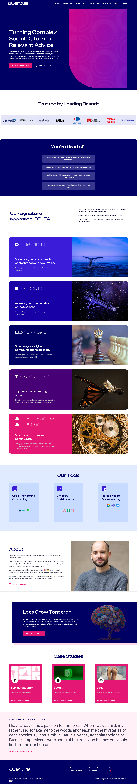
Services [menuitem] (80, 3)
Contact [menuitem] (107, 3)
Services (113, 768)
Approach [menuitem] (68, 3)
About (72, 768)
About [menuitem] (57, 3)
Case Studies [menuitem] (94, 3)
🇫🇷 (110, 771)
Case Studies (76, 771)
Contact (93, 771)
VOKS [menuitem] (124, 3)
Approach (94, 768)
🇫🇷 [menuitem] (115, 3)
